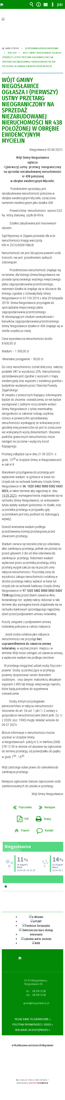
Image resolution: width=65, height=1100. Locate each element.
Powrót (20, 829)
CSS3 (32, 1070)
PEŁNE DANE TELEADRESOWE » (33, 1019)
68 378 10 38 (39, 991)
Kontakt (43, 829)
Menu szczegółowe (52, 4)
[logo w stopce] (33, 962)
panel (59, 4)
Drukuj (42, 818)
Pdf (21, 818)
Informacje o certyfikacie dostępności (32, 1057)
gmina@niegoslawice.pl (36, 1003)
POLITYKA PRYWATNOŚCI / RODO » (32, 1024)
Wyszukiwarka (31, 4)
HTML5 (27, 1070)
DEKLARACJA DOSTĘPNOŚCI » (32, 1030)
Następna (45, 806)
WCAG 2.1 (43, 1069)
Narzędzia (38, 4)
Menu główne (45, 4)
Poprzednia (21, 806)
